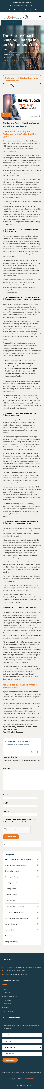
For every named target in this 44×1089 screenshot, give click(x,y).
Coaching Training (10, 900)
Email (5, 803)
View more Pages (12, 23)
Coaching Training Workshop (14, 906)
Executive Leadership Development (16, 918)
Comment (7, 768)
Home (5, 49)
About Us (7, 993)
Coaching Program (12, 55)
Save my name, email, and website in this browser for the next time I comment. (20, 820)
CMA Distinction (13, 741)
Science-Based (25, 741)
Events (6, 1007)
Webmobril (30, 1079)
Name (5, 795)
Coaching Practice (10, 889)
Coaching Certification (12, 871)
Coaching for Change (12, 877)
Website (6, 811)
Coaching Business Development (16, 865)
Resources (7, 1004)
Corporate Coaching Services (14, 912)
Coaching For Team (11, 883)
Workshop (7, 1000)
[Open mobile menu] (40, 16)
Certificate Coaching (10, 996)
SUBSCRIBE (10, 1060)
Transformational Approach (18, 744)
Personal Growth (10, 930)
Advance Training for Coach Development (19, 859)
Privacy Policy (8, 1011)
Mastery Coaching (11, 924)
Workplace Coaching (11, 942)
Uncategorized (9, 936)
